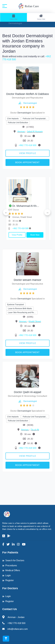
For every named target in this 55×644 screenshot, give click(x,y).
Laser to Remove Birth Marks (20, 308)
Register (9, 580)
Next (47, 212)
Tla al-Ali (35, 429)
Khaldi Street (35, 321)
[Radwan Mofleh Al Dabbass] (27, 78)
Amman (21, 131)
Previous (6, 212)
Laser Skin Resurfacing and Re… (22, 312)
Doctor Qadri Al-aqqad (27, 392)
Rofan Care (31, 6)
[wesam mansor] (27, 264)
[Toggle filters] (6, 639)
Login (8, 575)
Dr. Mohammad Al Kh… (25, 205)
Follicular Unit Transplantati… (35, 119)
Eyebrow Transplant (15, 304)
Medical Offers (12, 570)
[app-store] (3, 535)
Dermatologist (30, 103)
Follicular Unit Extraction (18, 123)
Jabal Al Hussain (35, 131)
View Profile (27, 153)
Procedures (11, 565)
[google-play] (8, 535)
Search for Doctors (14, 560)
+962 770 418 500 (28, 145)
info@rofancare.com (17, 629)
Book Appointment (27, 162)
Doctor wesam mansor (27, 279)
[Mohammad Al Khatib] (26, 190)
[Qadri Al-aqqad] (27, 376)
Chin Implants (13, 119)
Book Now (34, 235)
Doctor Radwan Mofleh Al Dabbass (27, 93)
